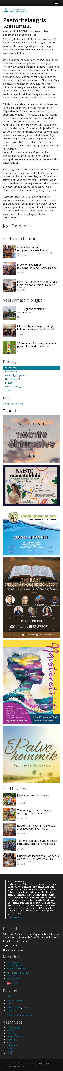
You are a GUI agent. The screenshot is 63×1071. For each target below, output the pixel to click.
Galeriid (10, 1007)
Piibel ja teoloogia (13, 386)
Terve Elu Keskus (15, 1036)
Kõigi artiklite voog (14, 403)
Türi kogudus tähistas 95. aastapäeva (32, 310)
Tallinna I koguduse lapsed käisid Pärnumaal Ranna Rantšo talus (37, 842)
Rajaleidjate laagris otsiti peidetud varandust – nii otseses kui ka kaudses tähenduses (38, 859)
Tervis (8, 390)
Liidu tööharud (13, 978)
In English (14, 983)
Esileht (10, 996)
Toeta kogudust (14, 1027)
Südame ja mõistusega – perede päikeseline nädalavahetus (36, 345)
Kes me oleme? (14, 962)
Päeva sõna (12, 1015)
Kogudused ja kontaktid (18, 972)
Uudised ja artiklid (15, 1000)
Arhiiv (9, 1042)
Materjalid (11, 1010)
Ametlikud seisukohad (17, 968)
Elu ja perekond (12, 379)
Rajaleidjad (12, 1039)
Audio (25, 1007)
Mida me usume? (15, 965)
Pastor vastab (25, 1015)
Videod (18, 1007)
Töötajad (11, 975)
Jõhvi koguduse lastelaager (33, 795)
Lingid (9, 1053)
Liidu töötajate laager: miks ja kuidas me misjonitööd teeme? (36, 327)
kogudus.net (12, 1045)
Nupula (10, 1051)
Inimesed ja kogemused (16, 375)
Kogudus (9, 382)
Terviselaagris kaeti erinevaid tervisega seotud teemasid (34, 812)
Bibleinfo (11, 1048)
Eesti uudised (11, 367)
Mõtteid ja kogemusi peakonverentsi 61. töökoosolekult (37, 266)
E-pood (10, 1030)
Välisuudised (11, 371)
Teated (9, 410)
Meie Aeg (11, 1033)
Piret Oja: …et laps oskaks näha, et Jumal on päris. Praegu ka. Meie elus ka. (38, 285)
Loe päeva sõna (17, 918)
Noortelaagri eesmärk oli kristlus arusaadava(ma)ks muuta (37, 827)
